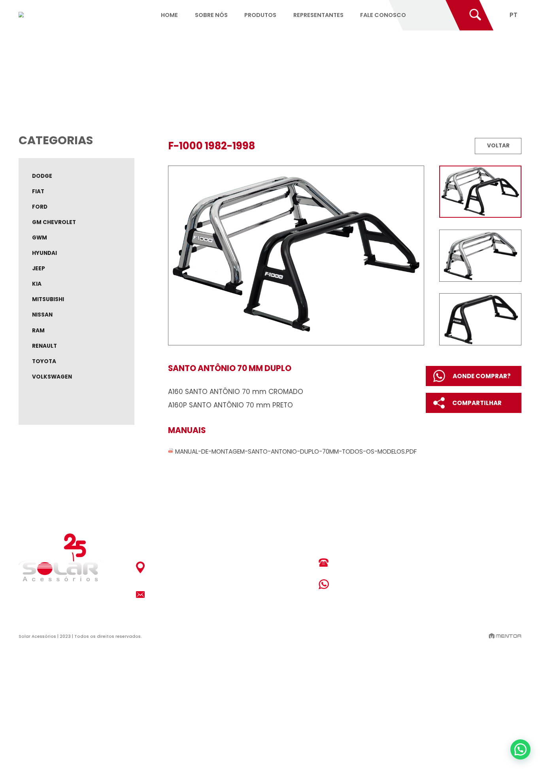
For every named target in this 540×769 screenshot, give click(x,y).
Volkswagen (52, 377)
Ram (38, 330)
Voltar (498, 145)
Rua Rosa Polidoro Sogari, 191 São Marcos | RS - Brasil (192, 567)
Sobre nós (211, 15)
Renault (44, 346)
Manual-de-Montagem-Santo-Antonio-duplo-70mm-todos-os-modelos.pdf (296, 451)
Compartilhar (477, 403)
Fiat (38, 191)
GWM (39, 237)
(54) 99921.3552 (361, 584)
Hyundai (44, 253)
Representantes (318, 15)
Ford (39, 207)
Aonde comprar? (482, 376)
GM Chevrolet (54, 222)
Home (169, 15)
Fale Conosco (383, 15)
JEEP (38, 268)
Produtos (260, 15)
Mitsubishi (48, 299)
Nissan (42, 315)
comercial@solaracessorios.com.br (203, 594)
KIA (37, 284)
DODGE (42, 176)
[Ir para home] (21, 15)
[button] (520, 749)
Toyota (44, 361)
